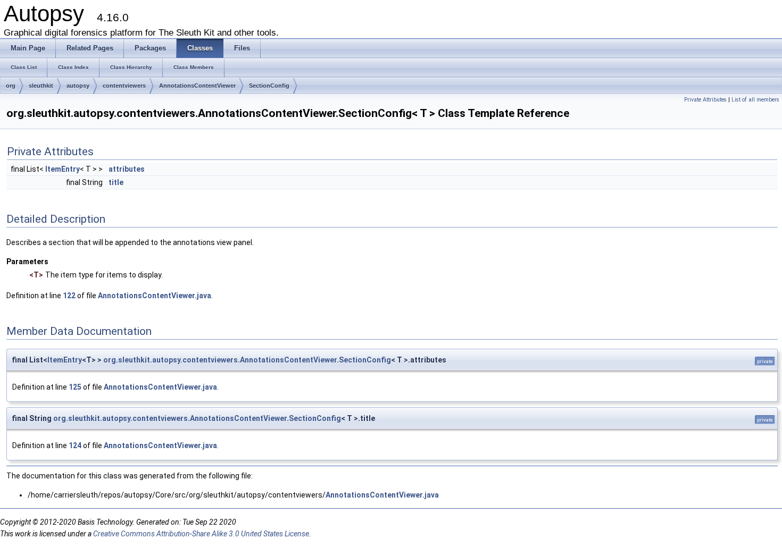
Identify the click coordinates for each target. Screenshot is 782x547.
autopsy (77, 85)
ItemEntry (62, 169)
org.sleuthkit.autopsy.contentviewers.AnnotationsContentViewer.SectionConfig (247, 360)
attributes (127, 169)
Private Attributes (705, 99)
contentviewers (124, 85)
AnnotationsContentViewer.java (154, 295)
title (116, 182)
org (10, 85)
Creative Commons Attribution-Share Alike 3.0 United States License (201, 533)
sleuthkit (41, 85)
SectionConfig (269, 85)
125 (75, 387)
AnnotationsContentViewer (197, 85)
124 (75, 445)
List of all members (755, 99)
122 (69, 295)
